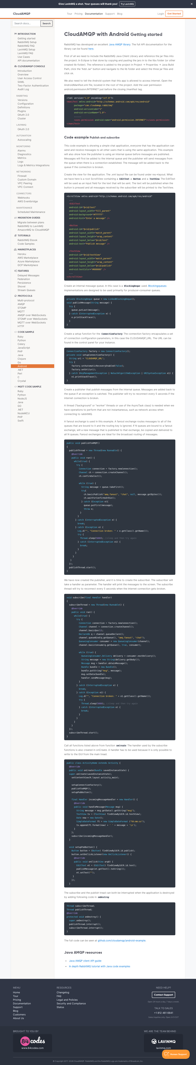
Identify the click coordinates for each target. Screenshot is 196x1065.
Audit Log (23, 89)
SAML (21, 81)
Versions (22, 100)
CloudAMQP (21, 14)
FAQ (59, 996)
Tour (69, 13)
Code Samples (26, 243)
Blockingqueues (157, 285)
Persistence (24, 282)
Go (19, 362)
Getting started (26, 38)
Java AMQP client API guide (85, 960)
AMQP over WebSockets (32, 315)
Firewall (22, 175)
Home (16, 992)
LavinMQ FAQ (25, 53)
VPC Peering (25, 183)
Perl (20, 373)
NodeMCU (24, 413)
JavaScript (24, 347)
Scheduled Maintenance (31, 211)
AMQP (21, 304)
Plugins (22, 111)
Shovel (21, 286)
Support (110, 13)
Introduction (25, 70)
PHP (20, 351)
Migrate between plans (31, 222)
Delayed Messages (28, 275)
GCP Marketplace (28, 265)
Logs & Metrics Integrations (33, 165)
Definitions (24, 107)
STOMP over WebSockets (32, 318)
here (90, 48)
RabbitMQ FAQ (26, 45)
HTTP (21, 326)
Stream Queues (26, 290)
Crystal (22, 380)
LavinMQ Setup (26, 49)
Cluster (22, 118)
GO (19, 405)
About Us (18, 1018)
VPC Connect (25, 186)
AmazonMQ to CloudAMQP (33, 229)
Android (22, 366)
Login (161, 13)
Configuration (26, 103)
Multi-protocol (26, 300)
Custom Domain (27, 179)
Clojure (22, 358)
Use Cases (24, 56)
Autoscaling (24, 139)
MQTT (21, 311)
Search (47, 23)
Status (60, 1007)
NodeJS (22, 398)
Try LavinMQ (127, 4)
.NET (20, 369)
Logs (20, 161)
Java (20, 355)
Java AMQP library (119, 44)
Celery (21, 344)
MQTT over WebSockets (32, 322)
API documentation (29, 60)
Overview (23, 74)
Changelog (63, 992)
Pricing (79, 13)
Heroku (22, 254)
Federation (24, 279)
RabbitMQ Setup (27, 42)
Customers (19, 1014)
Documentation (94, 13)
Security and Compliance (71, 1003)
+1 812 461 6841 (163, 1012)
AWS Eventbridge (28, 201)
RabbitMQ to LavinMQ (30, 226)
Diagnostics (24, 154)
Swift (21, 420)
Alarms (22, 150)
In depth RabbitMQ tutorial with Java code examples (99, 966)
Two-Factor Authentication (33, 85)
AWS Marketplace (28, 257)
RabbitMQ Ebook (27, 240)
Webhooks (24, 197)
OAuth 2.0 (23, 114)
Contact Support (163, 994)
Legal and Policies (67, 999)
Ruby (20, 336)
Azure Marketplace (29, 261)
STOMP (22, 307)
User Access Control (29, 78)
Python (22, 340)
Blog (119, 13)
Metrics (22, 157)
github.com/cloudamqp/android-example (121, 940)
